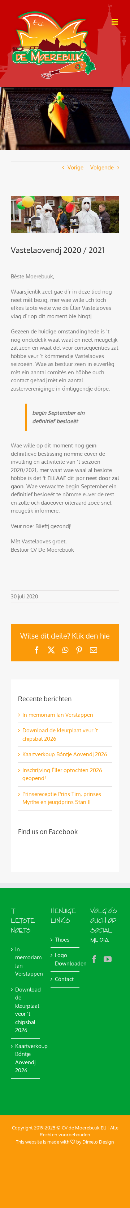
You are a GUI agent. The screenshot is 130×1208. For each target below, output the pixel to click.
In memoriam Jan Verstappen (57, 714)
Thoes (62, 939)
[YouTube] (108, 959)
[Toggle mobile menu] (115, 22)
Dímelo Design (98, 1142)
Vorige (75, 167)
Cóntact (64, 979)
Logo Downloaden (65, 959)
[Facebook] (94, 959)
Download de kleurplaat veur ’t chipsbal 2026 (25, 1010)
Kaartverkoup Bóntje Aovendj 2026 (64, 754)
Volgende (102, 167)
